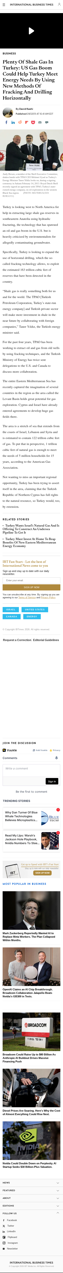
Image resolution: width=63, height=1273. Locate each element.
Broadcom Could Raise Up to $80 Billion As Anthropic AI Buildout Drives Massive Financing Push (29, 1058)
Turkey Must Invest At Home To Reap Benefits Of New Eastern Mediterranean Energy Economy (29, 543)
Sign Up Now (42, 873)
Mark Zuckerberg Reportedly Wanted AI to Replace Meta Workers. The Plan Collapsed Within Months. (29, 937)
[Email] (40, 122)
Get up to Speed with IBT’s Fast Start (40, 864)
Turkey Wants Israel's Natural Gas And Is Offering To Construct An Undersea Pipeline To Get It (31, 529)
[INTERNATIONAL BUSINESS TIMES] (31, 5)
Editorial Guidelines (46, 640)
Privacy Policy (48, 597)
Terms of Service (27, 597)
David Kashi (26, 108)
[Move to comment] (47, 122)
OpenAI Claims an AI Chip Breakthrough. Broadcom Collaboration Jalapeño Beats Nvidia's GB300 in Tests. (28, 993)
